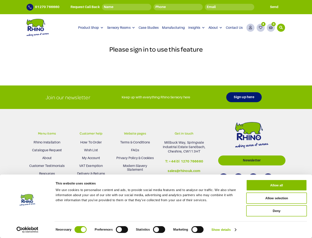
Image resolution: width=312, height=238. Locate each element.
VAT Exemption (91, 166)
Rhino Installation (47, 142)
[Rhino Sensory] (38, 27)
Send (274, 7)
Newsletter (252, 160)
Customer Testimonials (47, 166)
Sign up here (244, 97)
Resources (47, 174)
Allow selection (276, 198)
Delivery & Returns (91, 174)
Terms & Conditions (135, 142)
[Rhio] (251, 136)
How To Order (91, 142)
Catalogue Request (47, 150)
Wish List (91, 150)
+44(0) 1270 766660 (186, 161)
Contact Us (234, 28)
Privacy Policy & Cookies (135, 158)
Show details (221, 229)
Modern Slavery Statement (135, 168)
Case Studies (149, 28)
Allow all (276, 185)
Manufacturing (173, 28)
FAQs (135, 150)
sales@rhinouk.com (184, 171)
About (213, 28)
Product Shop (88, 28)
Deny (276, 211)
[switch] (122, 229)
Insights (194, 28)
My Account (91, 158)
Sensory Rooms (119, 28)
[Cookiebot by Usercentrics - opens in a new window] (27, 230)
